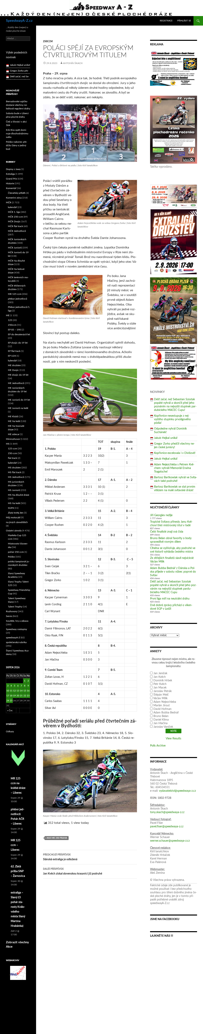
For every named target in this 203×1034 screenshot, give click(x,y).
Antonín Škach (72, 63)
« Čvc (10, 710)
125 (10, 320)
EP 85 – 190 (14, 329)
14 (21, 690)
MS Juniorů (14, 490)
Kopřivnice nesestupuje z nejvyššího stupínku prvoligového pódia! (172, 419)
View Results (173, 738)
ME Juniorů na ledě (18, 408)
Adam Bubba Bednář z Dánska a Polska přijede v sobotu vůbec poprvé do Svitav (173, 572)
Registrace (166, 21)
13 (17, 690)
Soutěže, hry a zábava (17, 621)
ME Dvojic (13, 370)
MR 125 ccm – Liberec (15, 845)
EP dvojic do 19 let (18, 343)
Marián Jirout (161, 705)
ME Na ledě (14, 421)
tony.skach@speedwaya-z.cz (167, 812)
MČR (8, 202)
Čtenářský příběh (17, 193)
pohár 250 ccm (16, 552)
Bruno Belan (161, 716)
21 (21, 695)
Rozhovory (11, 611)
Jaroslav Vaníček (163, 727)
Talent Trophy (15, 606)
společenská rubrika (16, 642)
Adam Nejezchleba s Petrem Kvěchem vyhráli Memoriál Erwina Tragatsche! (174, 468)
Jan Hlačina (160, 723)
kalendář (12, 207)
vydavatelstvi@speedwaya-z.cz (177, 791)
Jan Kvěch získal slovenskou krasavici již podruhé (72, 871)
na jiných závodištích (17, 522)
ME (8, 315)
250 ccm (12, 453)
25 (11, 700)
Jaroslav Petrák (162, 691)
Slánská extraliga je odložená (60, 857)
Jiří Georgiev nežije (161, 515)
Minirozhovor (13, 439)
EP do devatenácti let (19, 334)
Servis (9, 616)
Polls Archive (158, 745)
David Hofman (162, 709)
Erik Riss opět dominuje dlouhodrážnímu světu (17, 133)
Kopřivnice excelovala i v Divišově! (174, 453)
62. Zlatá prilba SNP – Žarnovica (18, 871)
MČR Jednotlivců (17, 231)
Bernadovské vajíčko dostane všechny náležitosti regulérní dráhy (18, 105)
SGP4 (11, 508)
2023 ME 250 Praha (56, 838)
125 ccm (12, 448)
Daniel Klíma (161, 719)
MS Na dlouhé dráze (18, 495)
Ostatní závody (14, 530)
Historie (10, 183)
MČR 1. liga (14, 212)
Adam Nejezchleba (164, 702)
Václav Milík (160, 698)
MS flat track (14, 472)
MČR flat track (15, 226)
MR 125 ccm (14, 294)
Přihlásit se (184, 21)
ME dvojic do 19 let (18, 375)
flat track (12, 458)
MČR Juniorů (15, 247)
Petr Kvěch (160, 684)
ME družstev (14, 365)
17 (7, 695)
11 (11, 690)
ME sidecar (13, 434)
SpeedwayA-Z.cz (19, 21)
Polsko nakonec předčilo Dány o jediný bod (16, 145)
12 (14, 690)
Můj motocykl (13, 517)
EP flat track (14, 351)
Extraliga (10, 174)
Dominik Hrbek (162, 680)
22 (24, 695)
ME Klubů (13, 416)
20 (17, 695)
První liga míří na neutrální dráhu (170, 598)
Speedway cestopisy (16, 629)
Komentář (11, 188)
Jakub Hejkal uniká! (166, 438)
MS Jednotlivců (16, 477)
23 (28, 695)
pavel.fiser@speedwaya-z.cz (166, 826)
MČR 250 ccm (15, 217)
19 (14, 695)
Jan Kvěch (159, 677)
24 (7, 700)
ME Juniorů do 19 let (19, 400)
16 (28, 690)
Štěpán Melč (161, 694)
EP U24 (12, 356)
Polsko (11, 557)
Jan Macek (160, 687)
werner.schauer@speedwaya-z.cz (170, 840)
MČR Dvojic (14, 221)
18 (11, 695)
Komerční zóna (14, 198)
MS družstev (14, 467)
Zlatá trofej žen (15, 513)
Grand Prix (11, 179)
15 (24, 690)
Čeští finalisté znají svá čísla (166, 531)
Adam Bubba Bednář (166, 712)
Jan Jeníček (160, 673)
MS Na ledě (14, 503)
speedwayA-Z (13, 637)
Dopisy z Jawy (13, 169)
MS (8, 444)
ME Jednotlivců (16, 383)
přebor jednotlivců (17, 299)
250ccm (48, 41)
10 (7, 690)
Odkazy (10, 731)
